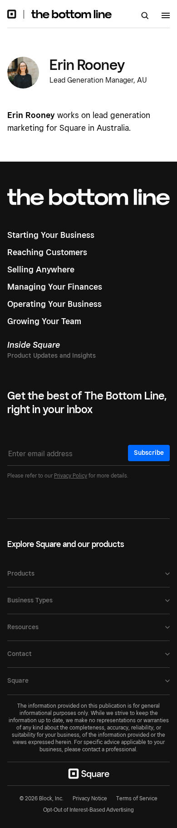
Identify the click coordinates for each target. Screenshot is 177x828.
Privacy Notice (90, 798)
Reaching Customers (47, 252)
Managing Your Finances (54, 286)
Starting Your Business (50, 235)
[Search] (145, 16)
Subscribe (149, 452)
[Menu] (166, 17)
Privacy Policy (70, 475)
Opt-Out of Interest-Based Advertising (88, 810)
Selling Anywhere (40, 269)
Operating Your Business (54, 304)
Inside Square (33, 345)
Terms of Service (136, 798)
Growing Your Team (44, 321)
